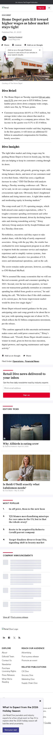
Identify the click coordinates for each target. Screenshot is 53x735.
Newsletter (6, 664)
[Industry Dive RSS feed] (19, 637)
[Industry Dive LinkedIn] (3, 637)
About (4, 652)
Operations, (19, 361)
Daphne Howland (15, 37)
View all (6, 617)
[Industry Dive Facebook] (9, 637)
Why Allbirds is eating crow (21, 443)
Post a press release (19, 617)
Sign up (41, 8)
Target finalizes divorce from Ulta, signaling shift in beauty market (28, 541)
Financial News (32, 361)
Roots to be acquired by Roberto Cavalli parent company (26, 531)
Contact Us (7, 660)
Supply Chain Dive (29, 683)
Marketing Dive (28, 679)
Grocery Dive (27, 675)
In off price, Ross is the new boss (27, 509)
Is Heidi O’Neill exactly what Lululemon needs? (21, 486)
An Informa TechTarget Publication (27, 2)
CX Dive (25, 671)
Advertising (26, 652)
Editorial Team (8, 656)
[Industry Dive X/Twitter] (14, 637)
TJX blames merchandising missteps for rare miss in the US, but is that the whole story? (29, 519)
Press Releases (8, 675)
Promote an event (29, 660)
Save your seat (11, 730)
